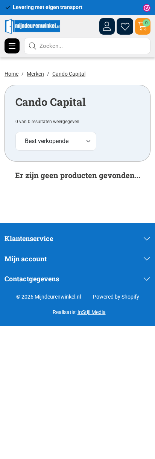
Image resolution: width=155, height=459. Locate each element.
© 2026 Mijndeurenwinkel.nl (48, 297)
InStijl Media (92, 312)
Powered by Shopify (116, 297)
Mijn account (26, 258)
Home (11, 74)
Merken (35, 74)
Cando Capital (68, 74)
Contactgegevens (32, 278)
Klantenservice (29, 238)
